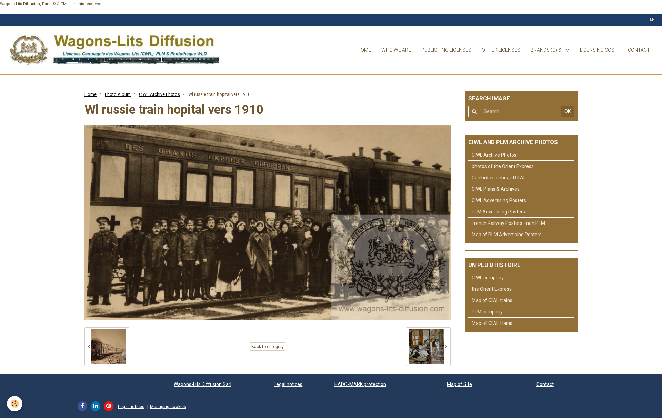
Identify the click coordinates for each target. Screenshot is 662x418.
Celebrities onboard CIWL (499, 177)
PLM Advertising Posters (498, 212)
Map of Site (459, 384)
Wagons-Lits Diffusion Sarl (202, 384)
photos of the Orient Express (503, 166)
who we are (396, 50)
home (364, 50)
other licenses (501, 50)
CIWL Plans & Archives (496, 189)
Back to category (267, 346)
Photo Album (118, 94)
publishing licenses (446, 50)
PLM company (487, 312)
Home (90, 94)
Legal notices (288, 384)
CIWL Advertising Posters (499, 200)
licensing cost (599, 50)
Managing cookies (168, 406)
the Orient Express (492, 289)
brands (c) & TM (550, 50)
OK (567, 111)
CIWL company (488, 277)
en (652, 19)
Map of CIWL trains (492, 300)
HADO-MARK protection (360, 384)
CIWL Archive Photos (159, 94)
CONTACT (639, 50)
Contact (545, 384)
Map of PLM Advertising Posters (507, 234)
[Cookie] (14, 403)
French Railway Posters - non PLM (508, 223)
